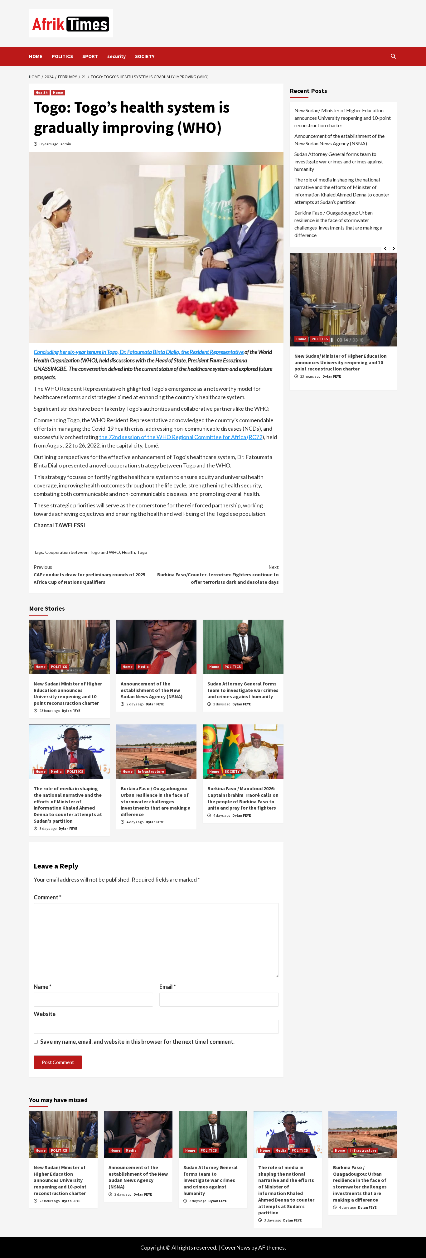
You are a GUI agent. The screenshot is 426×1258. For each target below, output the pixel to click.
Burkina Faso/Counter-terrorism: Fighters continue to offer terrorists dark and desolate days (218, 574)
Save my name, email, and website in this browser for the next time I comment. (137, 1041)
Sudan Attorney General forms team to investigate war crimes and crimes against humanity (242, 690)
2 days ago (135, 704)
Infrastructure (151, 771)
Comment (47, 897)
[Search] (393, 56)
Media (143, 666)
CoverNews (235, 1247)
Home (58, 92)
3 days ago (48, 828)
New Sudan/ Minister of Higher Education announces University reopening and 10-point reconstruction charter (68, 693)
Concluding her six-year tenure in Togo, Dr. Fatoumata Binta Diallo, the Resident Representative (139, 351)
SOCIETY (144, 56)
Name (42, 986)
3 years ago (49, 144)
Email (167, 986)
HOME (35, 56)
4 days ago (135, 822)
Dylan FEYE (71, 710)
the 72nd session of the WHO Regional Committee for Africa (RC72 (180, 436)
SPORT (90, 56)
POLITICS (62, 56)
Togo (142, 552)
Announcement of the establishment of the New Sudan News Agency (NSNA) (152, 690)
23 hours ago (50, 710)
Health (42, 92)
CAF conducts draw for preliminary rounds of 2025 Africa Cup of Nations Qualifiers (89, 574)
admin (66, 144)
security (116, 56)
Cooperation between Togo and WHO (82, 552)
